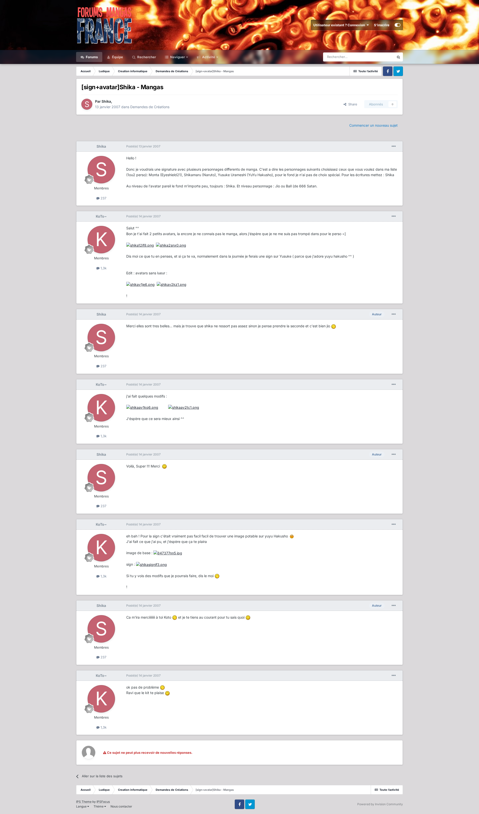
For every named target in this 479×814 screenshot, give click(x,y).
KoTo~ (101, 216)
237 (103, 198)
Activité (208, 57)
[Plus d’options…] (394, 146)
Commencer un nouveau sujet (373, 125)
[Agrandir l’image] (140, 245)
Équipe (117, 57)
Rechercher (146, 57)
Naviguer (177, 57)
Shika (106, 101)
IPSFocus (103, 802)
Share (351, 104)
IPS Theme (84, 802)
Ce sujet (381, 57)
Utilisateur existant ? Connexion (339, 25)
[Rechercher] (398, 56)
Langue (81, 806)
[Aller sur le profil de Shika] (86, 104)
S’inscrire (381, 25)
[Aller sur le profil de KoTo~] (101, 239)
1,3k (103, 268)
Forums (91, 57)
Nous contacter (121, 806)
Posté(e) (143, 146)
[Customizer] (397, 25)
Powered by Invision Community (380, 804)
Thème (99, 806)
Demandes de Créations (149, 107)
